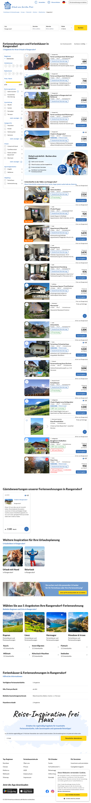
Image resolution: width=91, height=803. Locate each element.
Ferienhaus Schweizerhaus (59, 344)
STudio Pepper (55, 209)
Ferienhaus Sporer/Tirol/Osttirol (61, 286)
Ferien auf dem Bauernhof (14, 154)
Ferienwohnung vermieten (78, 2)
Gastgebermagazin (77, 767)
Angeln (14, 169)
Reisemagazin (53, 770)
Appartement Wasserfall (59, 228)
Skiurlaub (14, 158)
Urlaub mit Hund (14, 146)
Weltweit (6, 774)
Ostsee (5, 767)
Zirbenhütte (54, 325)
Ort (6, 26)
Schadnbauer (55, 383)
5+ (21, 66)
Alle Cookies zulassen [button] (72, 795)
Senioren (14, 135)
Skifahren (14, 172)
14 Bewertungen (62, 137)
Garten (14, 108)
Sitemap (6, 777)
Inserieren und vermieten (79, 763)
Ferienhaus (14, 180)
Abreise (48, 26)
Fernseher (14, 111)
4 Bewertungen (62, 463)
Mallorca (6, 770)
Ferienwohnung (14, 183)
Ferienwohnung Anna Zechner (61, 363)
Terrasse (14, 114)
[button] (72, 798)
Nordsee (6, 763)
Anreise (35, 26)
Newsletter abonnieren (73, 738)
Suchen (80, 28)
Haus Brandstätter (56, 421)
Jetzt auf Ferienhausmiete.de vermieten (72, 592)
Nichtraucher (14, 132)
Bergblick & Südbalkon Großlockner (58, 441)
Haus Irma (53, 460)
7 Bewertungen (62, 348)
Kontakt (51, 777)
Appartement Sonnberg (58, 267)
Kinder (14, 128)
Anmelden (42, 2)
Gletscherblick (55, 190)
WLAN (14, 105)
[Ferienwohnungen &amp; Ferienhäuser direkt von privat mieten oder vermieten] (18, 7)
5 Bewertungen (62, 406)
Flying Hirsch (55, 247)
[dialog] (72, 785)
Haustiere (14, 125)
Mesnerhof (54, 305)
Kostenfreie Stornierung (14, 96)
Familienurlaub (14, 149)
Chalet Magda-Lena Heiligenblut (61, 402)
